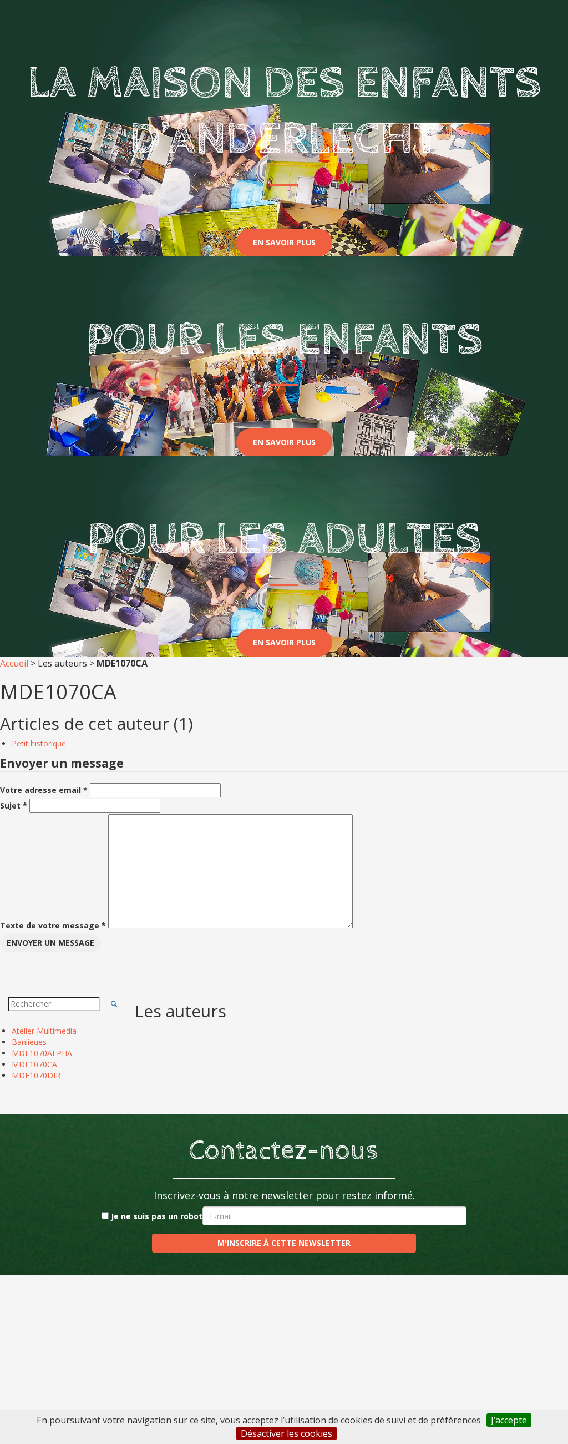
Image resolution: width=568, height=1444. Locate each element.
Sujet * (13, 805)
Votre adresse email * (44, 790)
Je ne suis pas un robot (155, 1216)
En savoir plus (284, 242)
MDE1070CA (34, 1064)
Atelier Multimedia (44, 1031)
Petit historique (39, 743)
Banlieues (29, 1042)
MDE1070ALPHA (42, 1053)
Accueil (14, 663)
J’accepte (509, 1420)
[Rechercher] (114, 1004)
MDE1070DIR (36, 1075)
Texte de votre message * (53, 925)
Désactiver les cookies (286, 1433)
